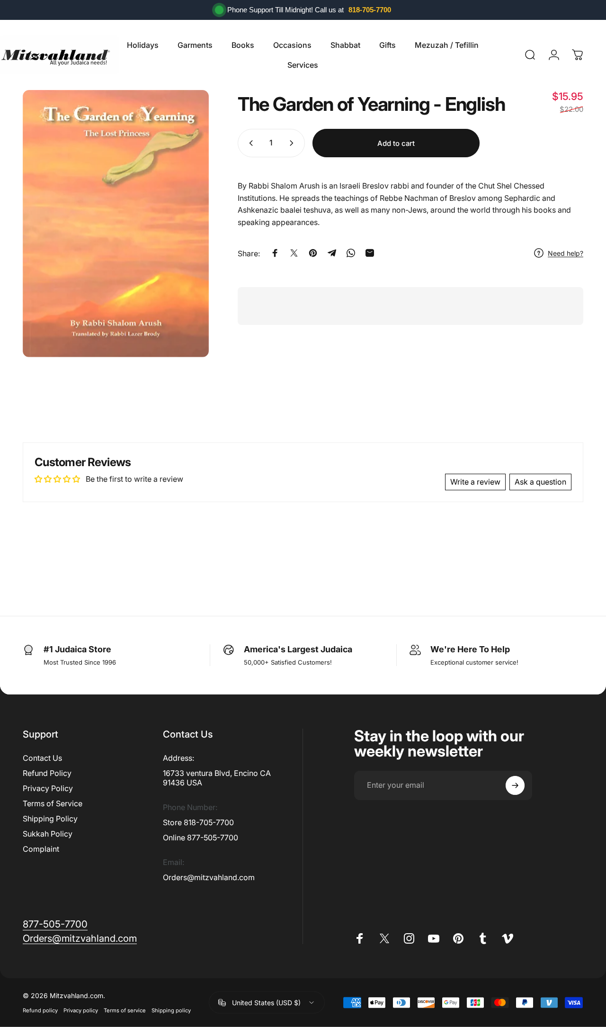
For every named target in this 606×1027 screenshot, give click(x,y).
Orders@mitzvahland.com (209, 877)
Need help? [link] (565, 253)
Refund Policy (47, 773)
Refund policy (40, 1010)
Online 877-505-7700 (200, 837)
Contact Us (42, 758)
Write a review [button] (475, 481)
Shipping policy (171, 1010)
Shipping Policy (50, 818)
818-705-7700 (369, 10)
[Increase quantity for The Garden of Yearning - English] (293, 143)
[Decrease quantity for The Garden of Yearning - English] (249, 143)
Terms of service (125, 1010)
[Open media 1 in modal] (116, 223)
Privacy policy (80, 1010)
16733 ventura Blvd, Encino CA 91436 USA (217, 777)
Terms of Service (52, 803)
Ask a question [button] (540, 481)
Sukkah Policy (47, 833)
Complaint (41, 849)
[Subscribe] (515, 785)
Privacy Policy (48, 788)
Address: (178, 758)
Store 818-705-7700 (198, 822)
